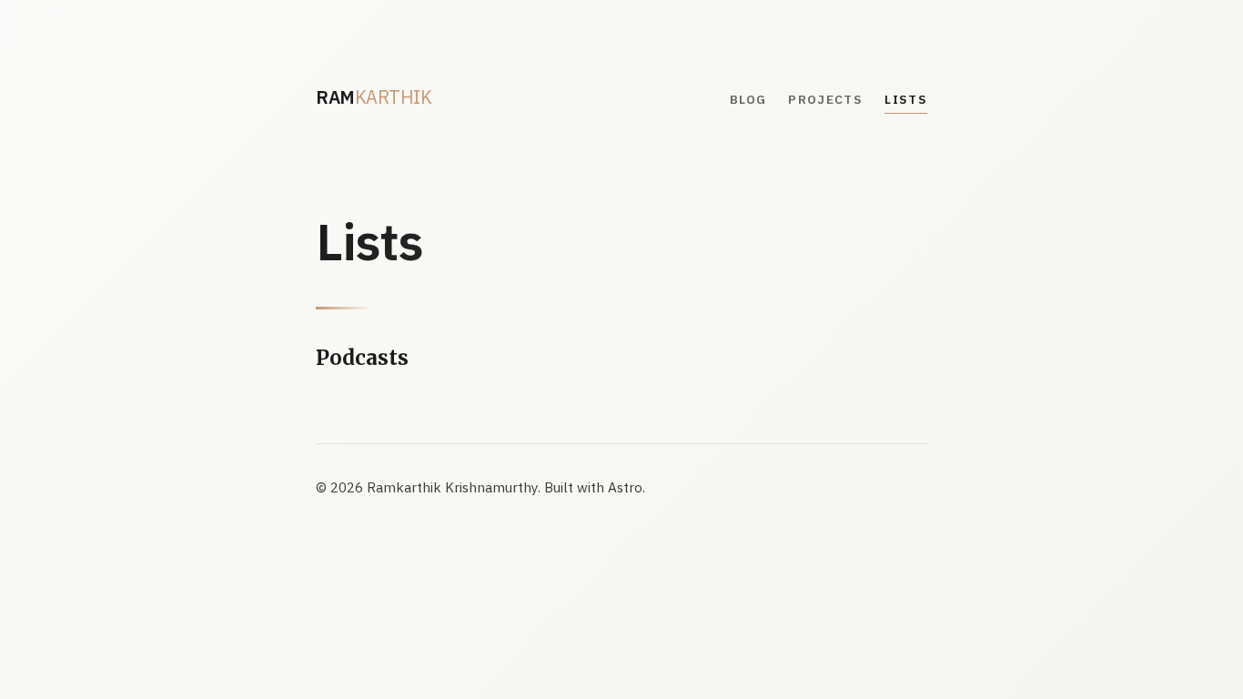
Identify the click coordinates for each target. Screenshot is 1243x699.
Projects (825, 99)
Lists (905, 99)
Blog (748, 99)
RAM (373, 97)
